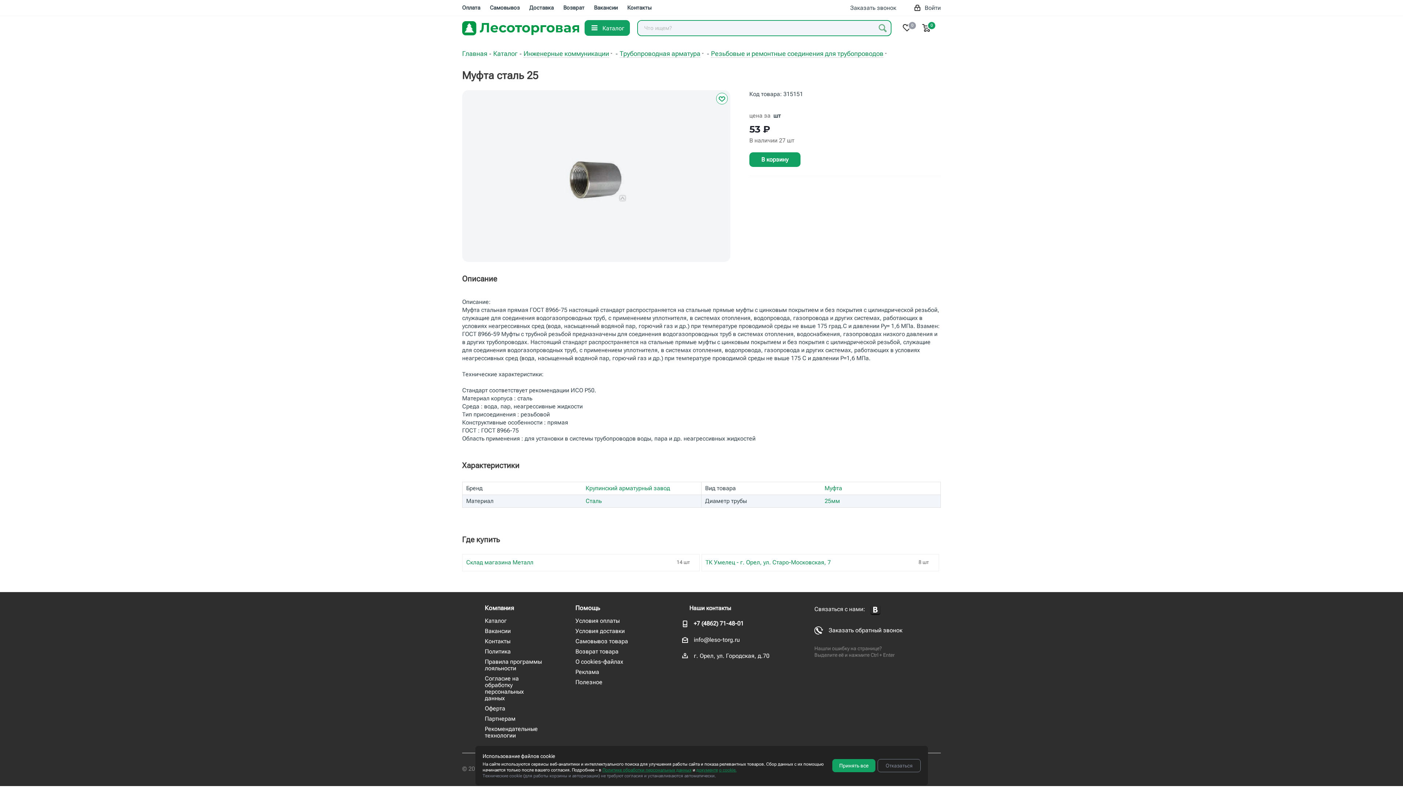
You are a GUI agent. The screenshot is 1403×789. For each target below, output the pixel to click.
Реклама (587, 671)
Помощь (587, 607)
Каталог (496, 620)
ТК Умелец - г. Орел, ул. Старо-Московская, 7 (768, 562)
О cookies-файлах (599, 661)
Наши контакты (710, 608)
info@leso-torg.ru (717, 639)
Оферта (495, 708)
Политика (498, 651)
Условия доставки (600, 631)
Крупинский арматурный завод (628, 488)
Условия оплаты (597, 620)
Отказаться (899, 766)
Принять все (853, 766)
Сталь (594, 501)
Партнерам (500, 718)
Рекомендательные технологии (511, 732)
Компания (499, 607)
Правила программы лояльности (513, 665)
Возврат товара (597, 651)
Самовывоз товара (601, 641)
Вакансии (498, 631)
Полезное (588, 682)
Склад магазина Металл (499, 562)
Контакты (497, 641)
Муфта (833, 488)
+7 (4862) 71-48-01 (719, 623)
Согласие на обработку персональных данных (504, 688)
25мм (832, 501)
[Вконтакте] (875, 610)
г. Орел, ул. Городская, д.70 (731, 655)
